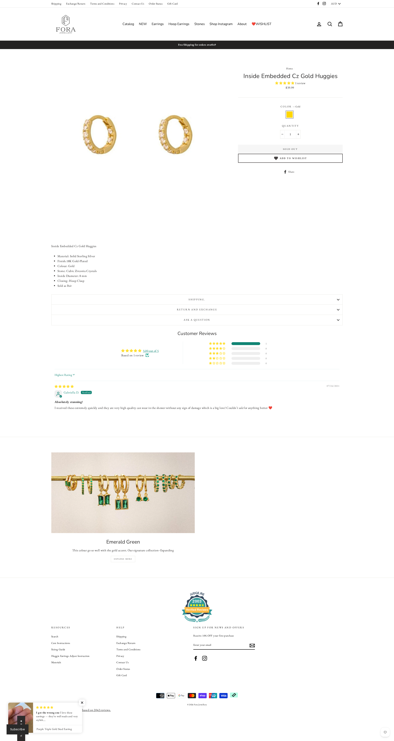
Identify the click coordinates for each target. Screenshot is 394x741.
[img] (64, 386)
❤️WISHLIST (261, 24)
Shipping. (197, 299)
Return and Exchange (197, 309)
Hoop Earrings (178, 24)
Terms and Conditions (102, 3)
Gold (289, 114)
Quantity (290, 125)
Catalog (128, 24)
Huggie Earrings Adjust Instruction (70, 656)
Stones (199, 24)
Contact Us (138, 3)
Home (289, 68)
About (242, 24)
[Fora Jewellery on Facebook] (195, 658)
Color (290, 106)
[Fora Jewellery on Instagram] (204, 658)
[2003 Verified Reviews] (197, 623)
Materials (56, 662)
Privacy (123, 3)
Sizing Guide (58, 649)
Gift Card (172, 3)
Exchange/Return (75, 3)
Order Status (156, 3)
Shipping (56, 3)
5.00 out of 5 (151, 351)
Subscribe (17, 729)
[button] (285, 83)
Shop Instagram (221, 24)
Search (54, 636)
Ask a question (197, 319)
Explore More (123, 559)
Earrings (158, 24)
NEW (143, 24)
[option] (197, 45)
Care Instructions (60, 643)
